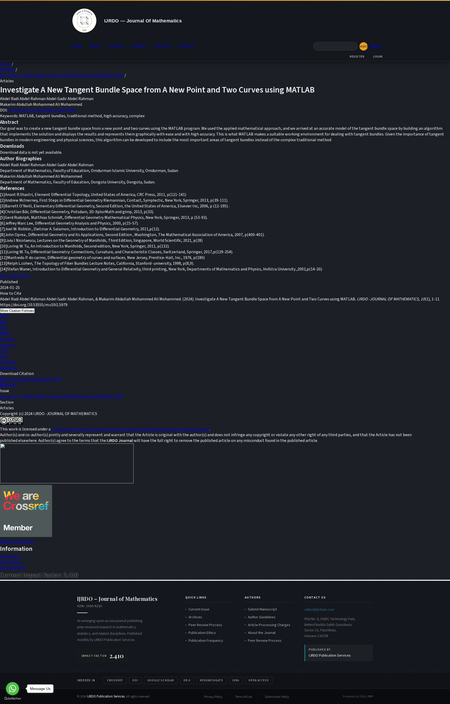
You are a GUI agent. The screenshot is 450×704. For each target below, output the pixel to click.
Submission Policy (277, 696)
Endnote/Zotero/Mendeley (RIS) (33, 379)
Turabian (8, 362)
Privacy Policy (213, 696)
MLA (4, 356)
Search (363, 46)
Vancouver (9, 368)
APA (3, 328)
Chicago (7, 339)
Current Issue (199, 609)
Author (116, 46)
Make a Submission (17, 541)
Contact (186, 46)
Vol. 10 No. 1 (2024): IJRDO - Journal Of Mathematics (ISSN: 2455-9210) (62, 75)
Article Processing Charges (269, 625)
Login (378, 56)
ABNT (5, 333)
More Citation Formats (17, 311)
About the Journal (262, 632)
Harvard (7, 345)
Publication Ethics (202, 632)
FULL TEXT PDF (15, 276)
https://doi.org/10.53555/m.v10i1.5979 (42, 110)
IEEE (4, 351)
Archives (162, 46)
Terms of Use (243, 696)
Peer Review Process (205, 625)
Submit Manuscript (262, 609)
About (96, 46)
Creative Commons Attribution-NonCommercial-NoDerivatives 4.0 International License (130, 429)
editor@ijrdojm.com (319, 609)
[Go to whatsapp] (12, 688)
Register (357, 56)
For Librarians (12, 568)
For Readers (10, 556)
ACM (4, 316)
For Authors (10, 562)
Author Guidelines (262, 617)
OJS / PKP (366, 696)
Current (139, 46)
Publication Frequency (206, 640)
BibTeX (10, 385)
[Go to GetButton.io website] (12, 698)
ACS (3, 322)
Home (77, 46)
